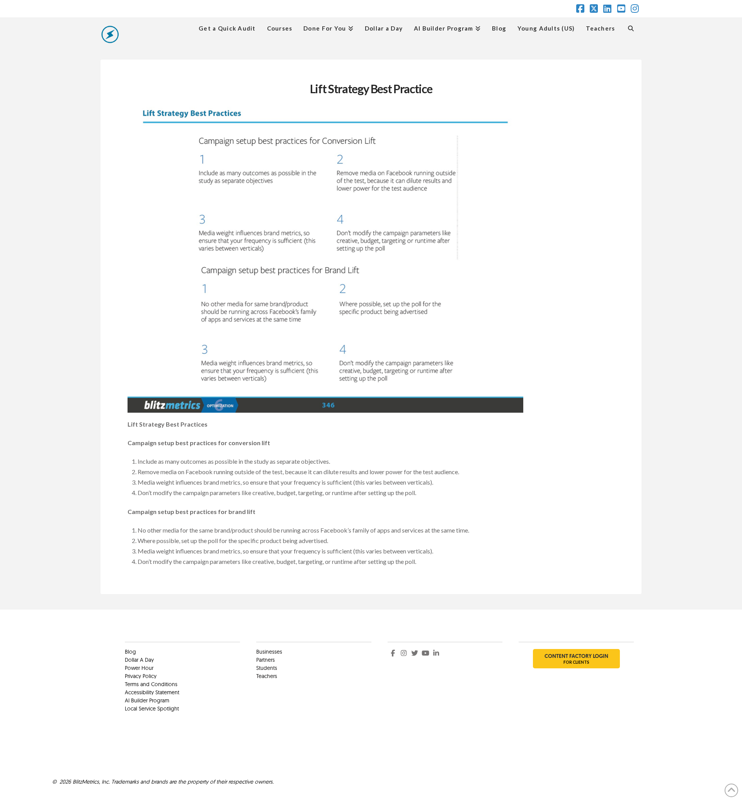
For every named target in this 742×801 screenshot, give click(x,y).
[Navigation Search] (631, 27)
